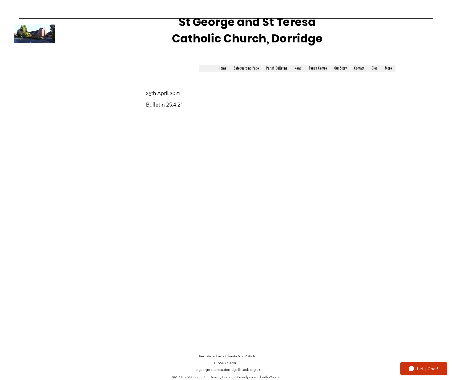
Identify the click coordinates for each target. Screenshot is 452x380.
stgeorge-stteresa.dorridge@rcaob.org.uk (228, 369)
